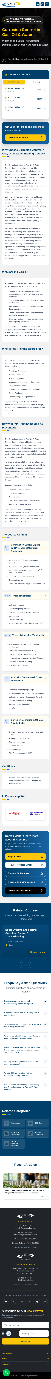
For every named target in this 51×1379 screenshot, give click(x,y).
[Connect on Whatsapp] (6, 1372)
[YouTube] (21, 1301)
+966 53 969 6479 (26, 1278)
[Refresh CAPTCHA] (8, 1333)
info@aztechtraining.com (28, 1235)
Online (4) (37, 82)
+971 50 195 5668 (30, 1239)
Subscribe (25, 1341)
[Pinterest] (37, 1301)
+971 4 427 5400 (27, 1233)
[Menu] (47, 4)
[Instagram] (45, 1301)
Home (4, 59)
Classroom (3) (14, 82)
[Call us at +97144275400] (37, 4)
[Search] (42, 4)
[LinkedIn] (29, 1301)
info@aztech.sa (27, 1280)
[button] (21, 965)
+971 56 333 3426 (32, 1243)
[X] (13, 1301)
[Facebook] (5, 1301)
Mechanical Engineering (16, 59)
